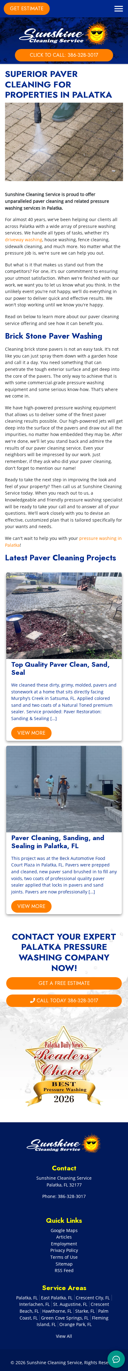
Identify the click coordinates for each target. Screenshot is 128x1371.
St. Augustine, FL (70, 1304)
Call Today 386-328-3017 (66, 1000)
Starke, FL (85, 1311)
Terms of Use (64, 1257)
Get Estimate (26, 8)
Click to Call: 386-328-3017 (64, 55)
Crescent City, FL (93, 1298)
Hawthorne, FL (57, 1311)
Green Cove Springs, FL (65, 1318)
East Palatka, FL (56, 1298)
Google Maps (64, 1230)
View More (31, 733)
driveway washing (23, 240)
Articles (64, 1237)
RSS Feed (64, 1270)
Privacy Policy (64, 1250)
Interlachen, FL (34, 1304)
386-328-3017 (72, 1196)
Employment (64, 1244)
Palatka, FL (27, 1298)
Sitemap (64, 1264)
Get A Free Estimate (64, 983)
